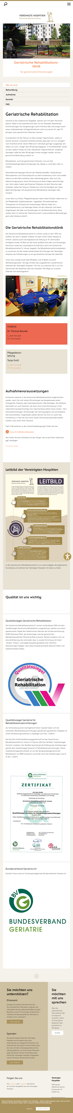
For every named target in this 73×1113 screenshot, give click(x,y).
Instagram (22, 1084)
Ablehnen (29, 1108)
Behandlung (11, 89)
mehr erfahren (15, 1022)
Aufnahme (10, 94)
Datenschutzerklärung (43, 1103)
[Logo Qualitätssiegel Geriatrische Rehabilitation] (36, 707)
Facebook (12, 1084)
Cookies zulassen (43, 1108)
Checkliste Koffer (12, 446)
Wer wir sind (11, 85)
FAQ (8, 104)
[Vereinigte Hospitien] (36, 21)
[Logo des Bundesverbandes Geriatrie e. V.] (36, 946)
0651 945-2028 (15, 365)
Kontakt (9, 99)
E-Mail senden (15, 339)
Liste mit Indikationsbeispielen (22, 432)
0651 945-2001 (15, 336)
